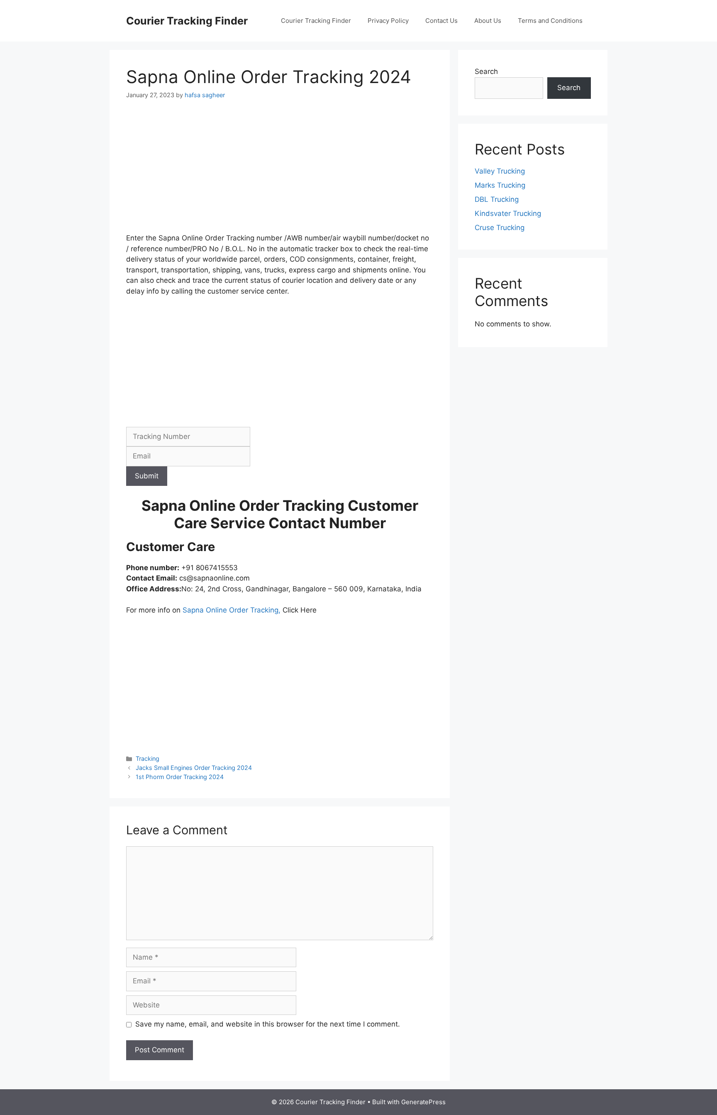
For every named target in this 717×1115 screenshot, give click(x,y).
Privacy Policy (388, 21)
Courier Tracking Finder (187, 21)
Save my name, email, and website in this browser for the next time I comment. (267, 1024)
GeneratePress (423, 1102)
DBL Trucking (497, 199)
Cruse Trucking (499, 227)
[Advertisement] (279, 171)
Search (486, 71)
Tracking (147, 758)
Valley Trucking (500, 171)
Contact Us (441, 21)
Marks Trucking (500, 185)
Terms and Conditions (550, 21)
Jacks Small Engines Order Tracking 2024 (194, 767)
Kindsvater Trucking (508, 213)
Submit (147, 476)
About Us (487, 21)
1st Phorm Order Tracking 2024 (180, 776)
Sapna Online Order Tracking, (230, 610)
